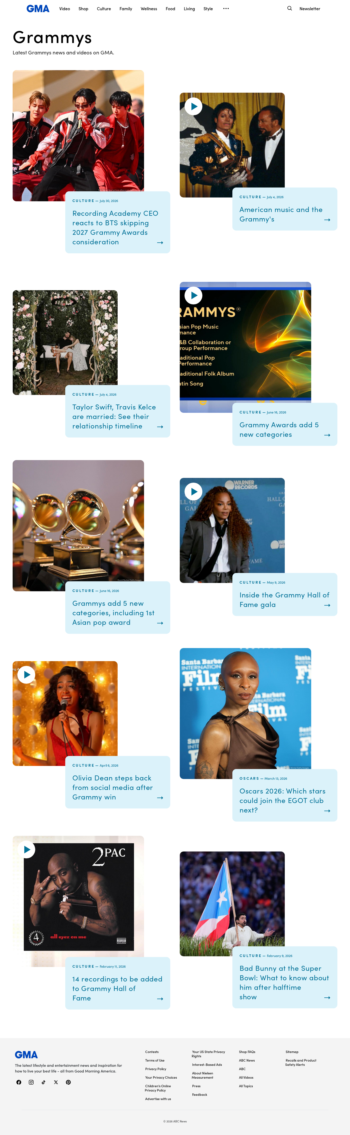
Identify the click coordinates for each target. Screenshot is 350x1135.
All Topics (246, 1085)
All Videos (246, 1077)
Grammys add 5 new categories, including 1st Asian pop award (113, 612)
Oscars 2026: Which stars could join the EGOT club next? (283, 800)
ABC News (247, 1060)
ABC (242, 1068)
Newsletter (310, 8)
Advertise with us (158, 1098)
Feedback (199, 1094)
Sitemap (292, 1051)
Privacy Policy (155, 1068)
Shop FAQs (247, 1051)
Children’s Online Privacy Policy (158, 1087)
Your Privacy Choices (161, 1077)
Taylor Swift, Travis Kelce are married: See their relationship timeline (114, 416)
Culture (83, 200)
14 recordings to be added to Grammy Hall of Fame (117, 988)
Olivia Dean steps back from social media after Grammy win (112, 787)
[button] (193, 106)
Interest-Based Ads (207, 1064)
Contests (152, 1051)
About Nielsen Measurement (202, 1075)
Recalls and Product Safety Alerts (300, 1062)
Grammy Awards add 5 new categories (279, 429)
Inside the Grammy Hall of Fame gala (285, 599)
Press (196, 1085)
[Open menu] (226, 8)
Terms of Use (155, 1060)
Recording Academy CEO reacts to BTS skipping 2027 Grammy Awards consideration (115, 227)
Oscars (250, 778)
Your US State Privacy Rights (208, 1053)
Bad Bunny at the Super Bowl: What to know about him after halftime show (285, 982)
